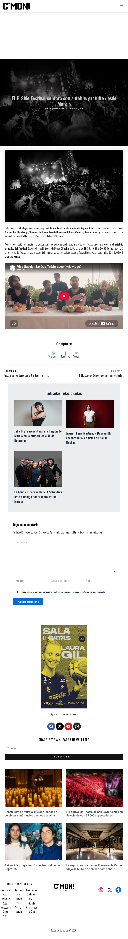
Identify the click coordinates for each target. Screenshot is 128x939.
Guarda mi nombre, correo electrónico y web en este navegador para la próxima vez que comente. (61, 591)
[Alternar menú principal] (121, 6)
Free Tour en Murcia (18, 908)
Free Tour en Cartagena (31, 892)
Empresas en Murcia (18, 894)
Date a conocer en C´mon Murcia (6, 910)
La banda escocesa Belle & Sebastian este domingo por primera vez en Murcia (38, 497)
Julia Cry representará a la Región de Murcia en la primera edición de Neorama (38, 436)
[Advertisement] (64, 36)
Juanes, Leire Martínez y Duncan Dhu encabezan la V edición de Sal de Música (89, 438)
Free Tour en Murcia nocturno (5, 894)
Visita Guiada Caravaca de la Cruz (31, 905)
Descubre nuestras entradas (19, 884)
